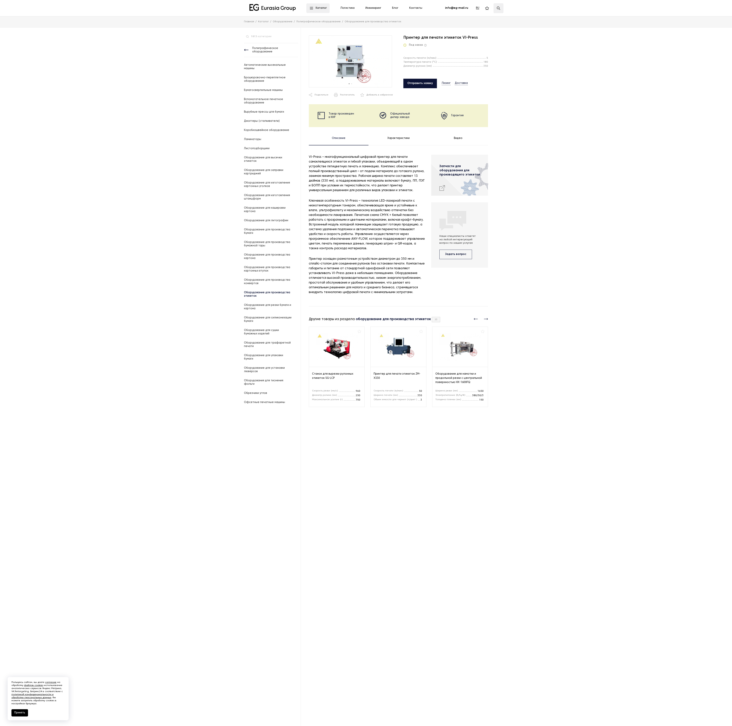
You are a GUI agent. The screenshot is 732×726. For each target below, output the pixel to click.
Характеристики (398, 138)
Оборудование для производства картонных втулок (267, 269)
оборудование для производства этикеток (393, 319)
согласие (50, 682)
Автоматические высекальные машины (265, 67)
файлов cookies (33, 685)
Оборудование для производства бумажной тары (267, 244)
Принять (19, 713)
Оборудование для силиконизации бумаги (267, 319)
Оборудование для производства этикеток (267, 294)
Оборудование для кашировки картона (265, 210)
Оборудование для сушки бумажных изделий (261, 332)
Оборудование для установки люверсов (264, 370)
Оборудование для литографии (266, 220)
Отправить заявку (420, 83)
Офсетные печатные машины (264, 402)
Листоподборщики (257, 148)
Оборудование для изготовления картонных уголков (267, 185)
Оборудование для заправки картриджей (263, 172)
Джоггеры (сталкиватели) (262, 121)
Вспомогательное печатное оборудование (263, 101)
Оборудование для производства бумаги (267, 231)
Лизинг (446, 83)
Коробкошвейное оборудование (266, 130)
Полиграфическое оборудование (265, 50)
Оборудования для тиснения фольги (263, 382)
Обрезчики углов (255, 393)
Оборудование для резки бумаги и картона (267, 307)
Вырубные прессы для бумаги (264, 112)
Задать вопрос (455, 254)
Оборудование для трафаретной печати (267, 345)
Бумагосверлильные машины (263, 90)
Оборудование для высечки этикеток (263, 159)
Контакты (415, 8)
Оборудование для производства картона (267, 257)
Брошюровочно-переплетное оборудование (265, 79)
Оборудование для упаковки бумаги (263, 357)
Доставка (461, 83)
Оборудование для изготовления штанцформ (267, 197)
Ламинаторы (252, 139)
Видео (458, 138)
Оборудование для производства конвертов (267, 282)
